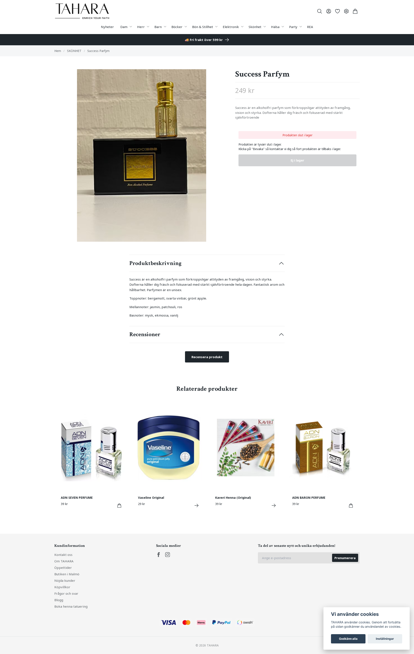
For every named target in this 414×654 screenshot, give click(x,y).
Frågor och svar (66, 593)
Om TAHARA (64, 561)
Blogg (58, 600)
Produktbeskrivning (155, 263)
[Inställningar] (346, 11)
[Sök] (319, 11)
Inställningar (385, 638)
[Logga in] (328, 11)
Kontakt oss (63, 554)
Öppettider (63, 567)
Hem (57, 51)
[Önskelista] (337, 11)
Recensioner (144, 334)
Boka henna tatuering (71, 606)
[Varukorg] (355, 11)
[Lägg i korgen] (119, 505)
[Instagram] (167, 554)
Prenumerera (345, 558)
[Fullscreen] (141, 155)
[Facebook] (158, 554)
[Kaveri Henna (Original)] (273, 505)
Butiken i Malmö (66, 574)
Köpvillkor (62, 587)
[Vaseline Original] (196, 505)
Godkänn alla (348, 638)
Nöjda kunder (64, 580)
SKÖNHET (74, 51)
